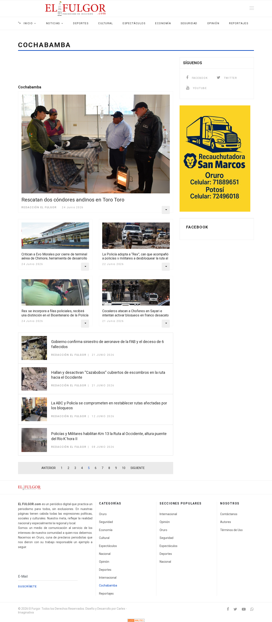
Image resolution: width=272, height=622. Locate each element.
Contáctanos (228, 514)
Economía (163, 23)
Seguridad (189, 23)
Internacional (107, 577)
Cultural (105, 23)
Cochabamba (108, 585)
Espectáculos (134, 23)
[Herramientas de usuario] (166, 210)
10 (123, 468)
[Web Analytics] (136, 620)
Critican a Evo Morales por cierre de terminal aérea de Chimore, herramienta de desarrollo (54, 256)
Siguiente (137, 468)
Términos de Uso (231, 530)
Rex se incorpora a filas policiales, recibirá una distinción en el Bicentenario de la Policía (54, 313)
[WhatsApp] (252, 609)
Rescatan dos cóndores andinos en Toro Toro (72, 200)
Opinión (213, 23)
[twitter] (235, 609)
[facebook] (228, 609)
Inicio (28, 23)
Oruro (103, 514)
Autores (225, 522)
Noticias (53, 23)
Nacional (104, 553)
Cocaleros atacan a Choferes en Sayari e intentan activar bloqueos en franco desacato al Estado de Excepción (135, 315)
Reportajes (238, 23)
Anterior (48, 468)
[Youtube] (244, 609)
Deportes (80, 23)
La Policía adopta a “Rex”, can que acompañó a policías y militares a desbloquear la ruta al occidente (135, 258)
